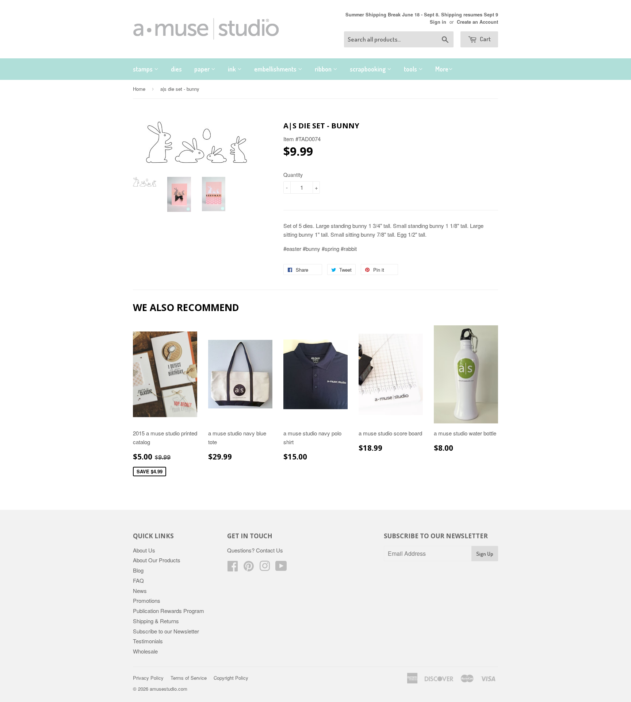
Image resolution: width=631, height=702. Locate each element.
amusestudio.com (168, 688)
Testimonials (148, 641)
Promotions (146, 600)
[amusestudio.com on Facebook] (232, 568)
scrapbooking (368, 69)
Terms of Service (189, 677)
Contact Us (269, 550)
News (140, 590)
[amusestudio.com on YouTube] (281, 568)
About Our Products (156, 560)
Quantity (293, 174)
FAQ (138, 580)
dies (176, 69)
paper (202, 69)
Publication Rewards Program (168, 610)
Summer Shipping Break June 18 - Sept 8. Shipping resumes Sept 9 (421, 14)
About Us (144, 550)
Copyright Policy (231, 677)
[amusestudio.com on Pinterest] (248, 568)
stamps (143, 69)
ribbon (324, 69)
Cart (485, 39)
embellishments (276, 69)
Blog (138, 570)
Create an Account (477, 22)
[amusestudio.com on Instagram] (264, 568)
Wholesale (145, 651)
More (441, 69)
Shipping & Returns (156, 621)
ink (232, 69)
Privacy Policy (148, 677)
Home (139, 88)
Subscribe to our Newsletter (166, 631)
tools (411, 69)
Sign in (438, 22)
